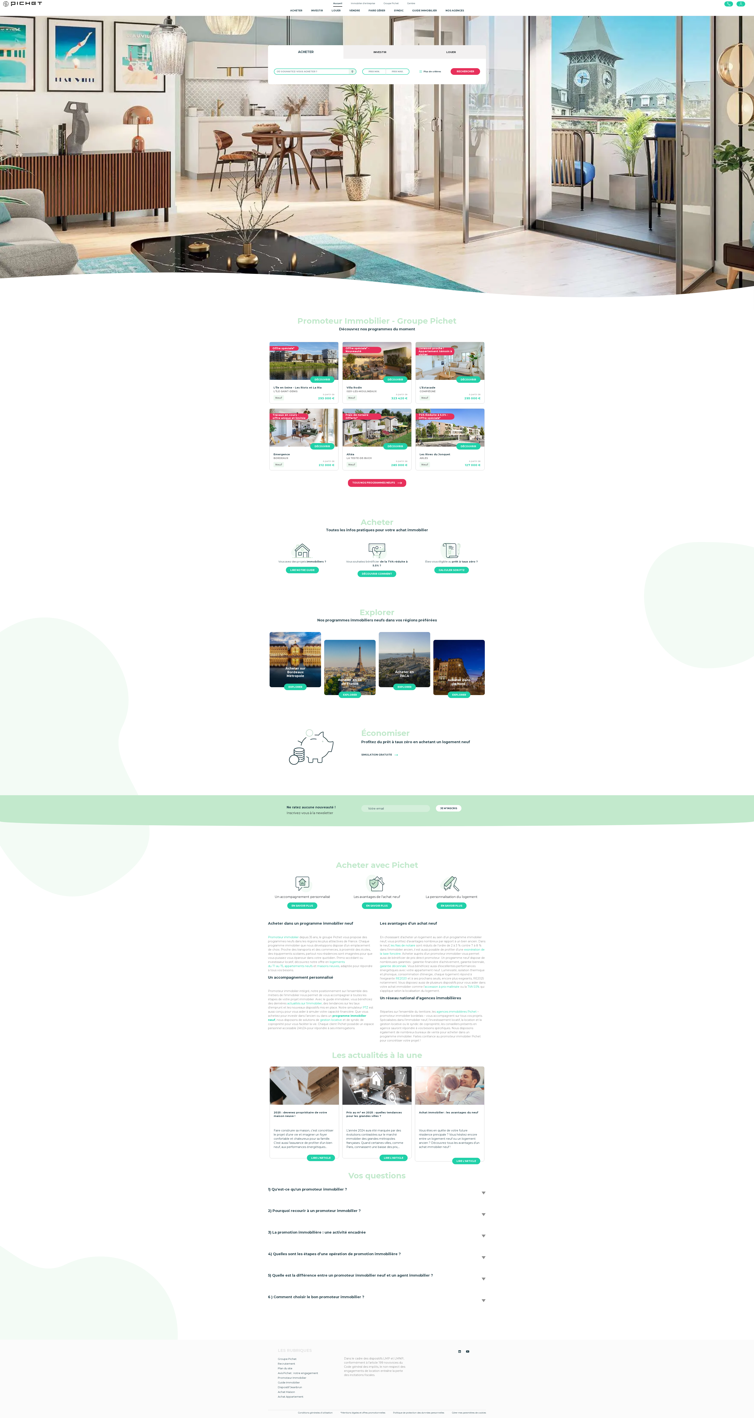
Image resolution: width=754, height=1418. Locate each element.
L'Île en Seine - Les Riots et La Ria (298, 387)
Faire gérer (377, 10)
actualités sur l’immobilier (304, 1003)
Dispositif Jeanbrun (290, 1387)
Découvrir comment (377, 573)
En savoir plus (302, 905)
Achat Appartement (290, 1396)
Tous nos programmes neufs (373, 482)
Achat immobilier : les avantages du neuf (448, 1112)
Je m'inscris (448, 808)
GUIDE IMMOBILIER (424, 10)
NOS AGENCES (455, 10)
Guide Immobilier (289, 1382)
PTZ (365, 1007)
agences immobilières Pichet (456, 1011)
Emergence (282, 454)
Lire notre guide (302, 570)
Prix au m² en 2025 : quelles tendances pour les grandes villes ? (374, 1114)
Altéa (350, 454)
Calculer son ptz (452, 570)
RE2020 (402, 978)
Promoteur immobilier (283, 937)
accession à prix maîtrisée (442, 986)
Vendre (354, 10)
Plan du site (285, 1368)
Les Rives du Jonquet (435, 454)
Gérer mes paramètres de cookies (469, 1412)
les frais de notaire (403, 945)
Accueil (337, 3)
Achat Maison (286, 1391)
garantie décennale (393, 966)
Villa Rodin (354, 387)
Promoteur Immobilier (292, 1377)
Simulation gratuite (377, 754)
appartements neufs (299, 966)
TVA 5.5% (473, 986)
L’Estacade (427, 387)
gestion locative (331, 1020)
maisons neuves (328, 966)
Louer (336, 10)
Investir (317, 10)
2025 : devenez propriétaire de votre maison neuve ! (300, 1114)
